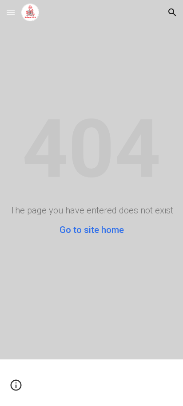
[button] (10, 12)
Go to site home (92, 230)
